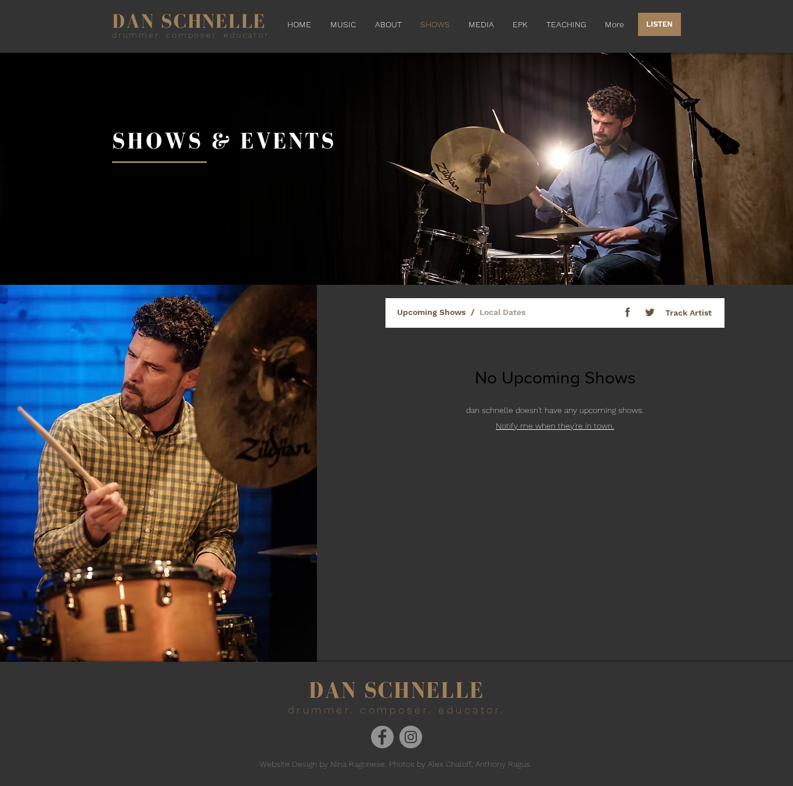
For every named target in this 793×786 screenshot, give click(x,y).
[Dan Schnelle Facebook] (382, 737)
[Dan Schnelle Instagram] (410, 737)
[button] (481, 24)
